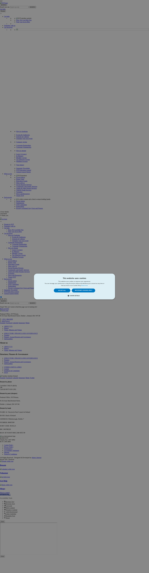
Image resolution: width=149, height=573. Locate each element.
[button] (74, 295)
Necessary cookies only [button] (83, 290)
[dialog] (74, 286)
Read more (84, 285)
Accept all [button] (62, 290)
